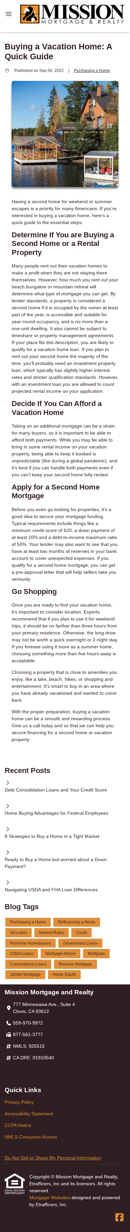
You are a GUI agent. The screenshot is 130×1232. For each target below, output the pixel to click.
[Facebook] (119, 1218)
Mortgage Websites (50, 1197)
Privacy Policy (19, 1102)
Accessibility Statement (29, 1113)
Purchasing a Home (92, 70)
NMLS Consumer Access (31, 1137)
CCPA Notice (18, 1125)
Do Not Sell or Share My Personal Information (53, 1157)
